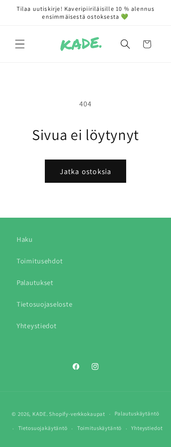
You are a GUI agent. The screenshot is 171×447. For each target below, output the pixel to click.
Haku (25, 239)
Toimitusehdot (40, 260)
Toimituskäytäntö (99, 428)
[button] (20, 44)
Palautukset (35, 282)
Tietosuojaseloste (44, 304)
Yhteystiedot (37, 325)
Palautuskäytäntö (137, 413)
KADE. (40, 414)
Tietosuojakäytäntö (43, 428)
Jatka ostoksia (86, 171)
